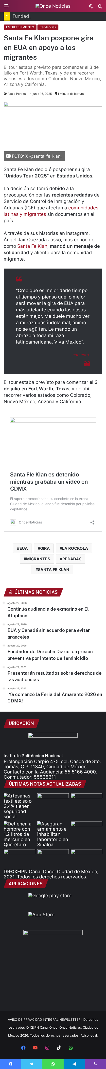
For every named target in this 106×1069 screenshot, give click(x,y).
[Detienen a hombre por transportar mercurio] (19, 834)
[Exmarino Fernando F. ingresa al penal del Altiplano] (19, 858)
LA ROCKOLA (75, 548)
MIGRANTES (38, 558)
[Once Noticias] (53, 5)
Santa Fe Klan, (33, 246)
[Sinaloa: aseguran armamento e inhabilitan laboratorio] (53, 834)
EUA (23, 548)
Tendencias (48, 27)
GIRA (45, 548)
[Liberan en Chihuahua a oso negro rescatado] (53, 802)
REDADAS (71, 558)
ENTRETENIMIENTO (20, 27)
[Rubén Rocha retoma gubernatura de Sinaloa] (53, 858)
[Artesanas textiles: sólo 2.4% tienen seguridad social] (19, 806)
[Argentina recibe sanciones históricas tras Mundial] (86, 802)
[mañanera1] (86, 858)
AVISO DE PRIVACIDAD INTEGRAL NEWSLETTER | (45, 1019)
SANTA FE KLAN (53, 569)
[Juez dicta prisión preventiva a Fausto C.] (86, 830)
